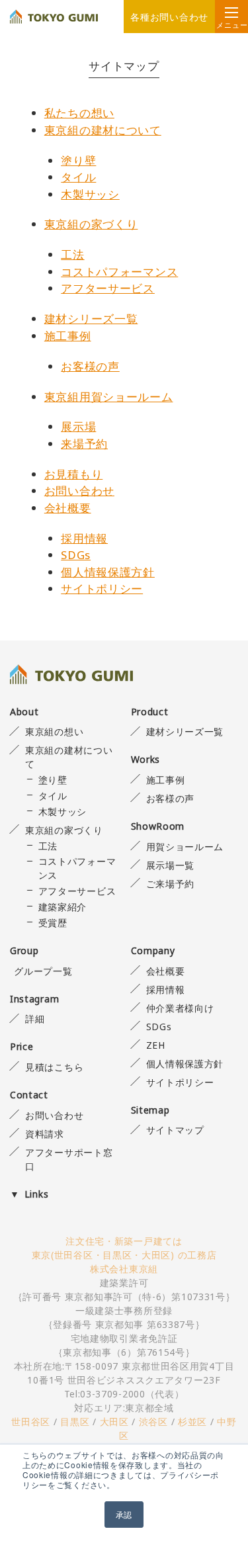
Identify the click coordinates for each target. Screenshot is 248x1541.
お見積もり (73, 474)
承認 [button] (124, 1514)
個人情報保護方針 (108, 572)
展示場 (78, 426)
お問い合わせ (79, 490)
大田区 (114, 1421)
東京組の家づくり (91, 224)
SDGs (76, 554)
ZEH (155, 1045)
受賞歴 (52, 922)
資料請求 (44, 1133)
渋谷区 (153, 1421)
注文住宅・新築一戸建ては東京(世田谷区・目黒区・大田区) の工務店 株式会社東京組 (124, 1255)
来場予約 (84, 443)
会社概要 (67, 507)
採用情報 (84, 538)
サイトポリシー (102, 588)
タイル (78, 177)
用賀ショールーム (185, 846)
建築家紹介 (62, 907)
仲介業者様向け (180, 1008)
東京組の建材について (102, 130)
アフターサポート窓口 (68, 1159)
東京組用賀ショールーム (108, 396)
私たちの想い (79, 112)
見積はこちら (54, 1067)
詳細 (34, 1018)
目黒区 (74, 1421)
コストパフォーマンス (119, 271)
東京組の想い (54, 731)
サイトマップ (175, 1129)
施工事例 (67, 335)
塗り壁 (78, 160)
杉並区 (192, 1421)
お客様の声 (90, 366)
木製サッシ (90, 194)
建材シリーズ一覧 (91, 318)
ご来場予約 (170, 883)
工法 (72, 254)
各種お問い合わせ (169, 17)
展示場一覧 (170, 865)
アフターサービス (108, 288)
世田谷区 (30, 1421)
